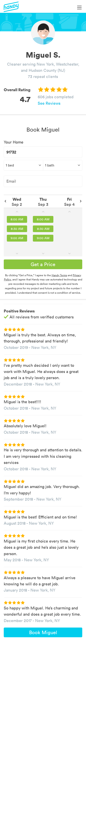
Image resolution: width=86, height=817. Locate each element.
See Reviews (49, 103)
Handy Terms (59, 275)
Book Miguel (43, 632)
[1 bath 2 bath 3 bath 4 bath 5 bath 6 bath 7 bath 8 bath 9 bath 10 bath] (62, 165)
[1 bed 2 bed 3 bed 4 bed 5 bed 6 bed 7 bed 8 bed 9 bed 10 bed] (23, 165)
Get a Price (43, 264)
